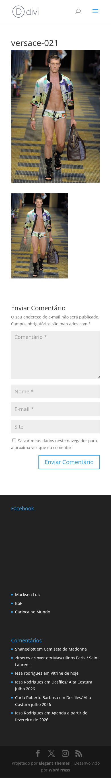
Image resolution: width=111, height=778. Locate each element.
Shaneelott (25, 649)
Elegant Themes (54, 763)
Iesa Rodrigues (29, 682)
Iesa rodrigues (28, 673)
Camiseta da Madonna (65, 649)
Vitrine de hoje (65, 673)
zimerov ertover (30, 657)
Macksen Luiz (28, 594)
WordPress (59, 770)
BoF (18, 603)
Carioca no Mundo (32, 612)
